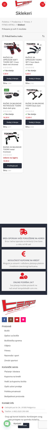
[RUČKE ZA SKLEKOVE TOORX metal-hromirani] (12, 138)
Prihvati (23, 425)
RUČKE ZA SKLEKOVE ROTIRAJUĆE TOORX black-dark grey (12, 106)
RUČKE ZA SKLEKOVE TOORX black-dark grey (35, 106)
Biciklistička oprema (13, 340)
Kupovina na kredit (12, 376)
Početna (5, 21)
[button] (12, 78)
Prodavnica (16, 21)
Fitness (27, 21)
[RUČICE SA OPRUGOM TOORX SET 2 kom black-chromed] (35, 49)
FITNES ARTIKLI (8, 24)
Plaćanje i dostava (12, 371)
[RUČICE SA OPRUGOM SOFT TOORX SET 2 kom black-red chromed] (12, 49)
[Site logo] (23, 4)
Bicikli (7, 330)
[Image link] (19, 307)
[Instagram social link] (10, 319)
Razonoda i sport (11, 355)
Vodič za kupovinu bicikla (15, 381)
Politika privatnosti (12, 391)
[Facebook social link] (4, 319)
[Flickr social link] (23, 319)
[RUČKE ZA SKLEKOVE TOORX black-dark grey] (35, 95)
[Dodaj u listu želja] (18, 45)
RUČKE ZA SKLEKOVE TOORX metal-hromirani (12, 149)
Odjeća (7, 345)
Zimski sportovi (11, 360)
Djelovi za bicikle (11, 335)
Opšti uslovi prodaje (13, 386)
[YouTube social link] (16, 319)
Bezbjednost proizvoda (14, 396)
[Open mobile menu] (4, 4)
